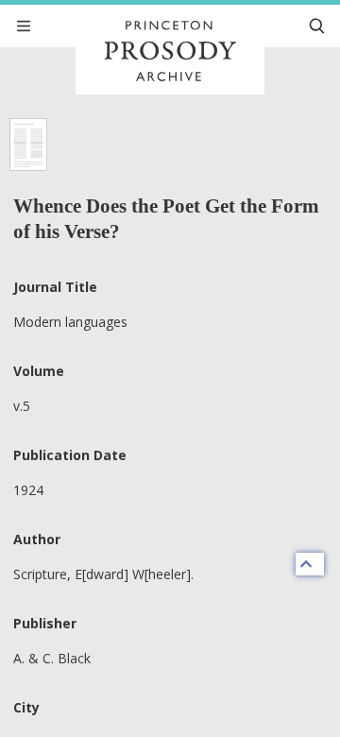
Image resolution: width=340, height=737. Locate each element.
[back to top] (310, 564)
